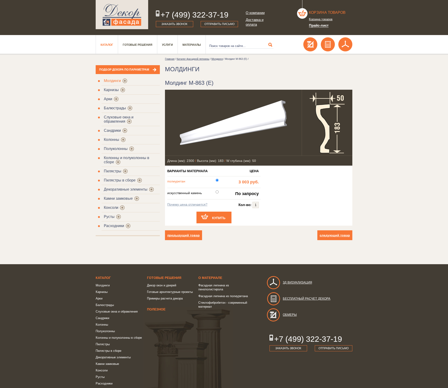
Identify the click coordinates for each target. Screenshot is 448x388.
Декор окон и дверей (161, 285)
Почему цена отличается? (187, 204)
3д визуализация (297, 282)
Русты (109, 217)
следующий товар (335, 235)
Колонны (111, 140)
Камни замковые (118, 198)
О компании (255, 13)
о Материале (210, 278)
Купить (218, 218)
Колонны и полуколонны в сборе (119, 337)
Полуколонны (116, 149)
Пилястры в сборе (120, 180)
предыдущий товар (183, 235)
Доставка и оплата (254, 22)
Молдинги (112, 81)
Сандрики (112, 130)
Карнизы (111, 90)
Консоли (111, 208)
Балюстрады (115, 108)
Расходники (114, 226)
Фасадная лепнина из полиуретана (223, 296)
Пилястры (112, 171)
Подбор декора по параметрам (124, 69)
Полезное (156, 309)
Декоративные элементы (125, 189)
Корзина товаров (327, 12)
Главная (170, 58)
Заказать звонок (174, 24)
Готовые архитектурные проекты (170, 292)
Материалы (191, 44)
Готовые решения (137, 44)
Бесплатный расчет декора (306, 298)
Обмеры (290, 315)
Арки (108, 99)
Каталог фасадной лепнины (193, 58)
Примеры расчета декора (165, 298)
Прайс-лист (319, 25)
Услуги (167, 44)
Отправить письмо (219, 24)
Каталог (107, 44)
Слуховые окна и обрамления (118, 119)
